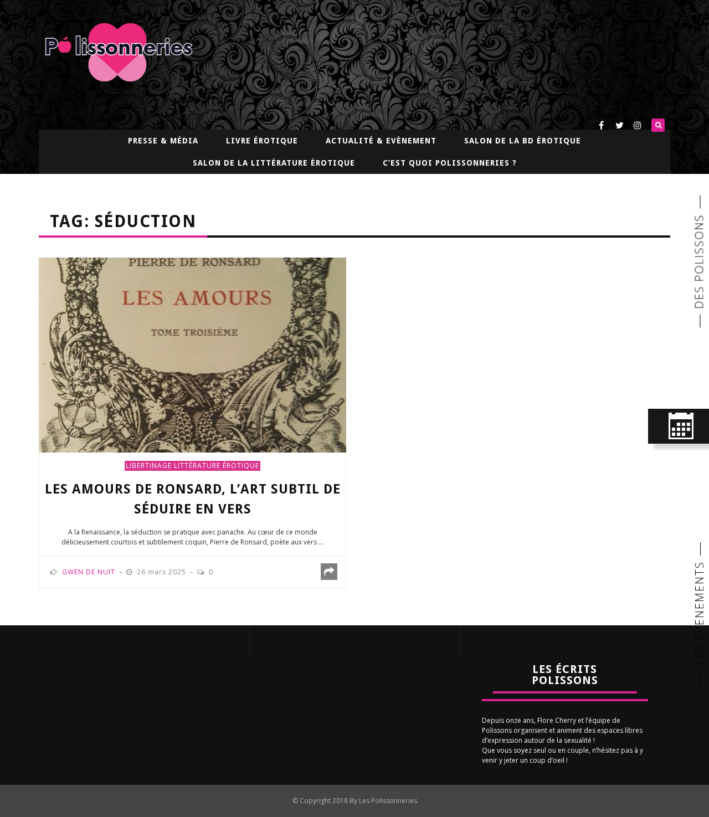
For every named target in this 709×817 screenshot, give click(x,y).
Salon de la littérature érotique (274, 162)
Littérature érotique (216, 465)
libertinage (149, 465)
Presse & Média (163, 140)
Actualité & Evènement (381, 140)
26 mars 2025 (162, 572)
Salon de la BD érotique (522, 140)
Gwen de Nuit (88, 572)
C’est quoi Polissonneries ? (450, 162)
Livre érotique (262, 140)
